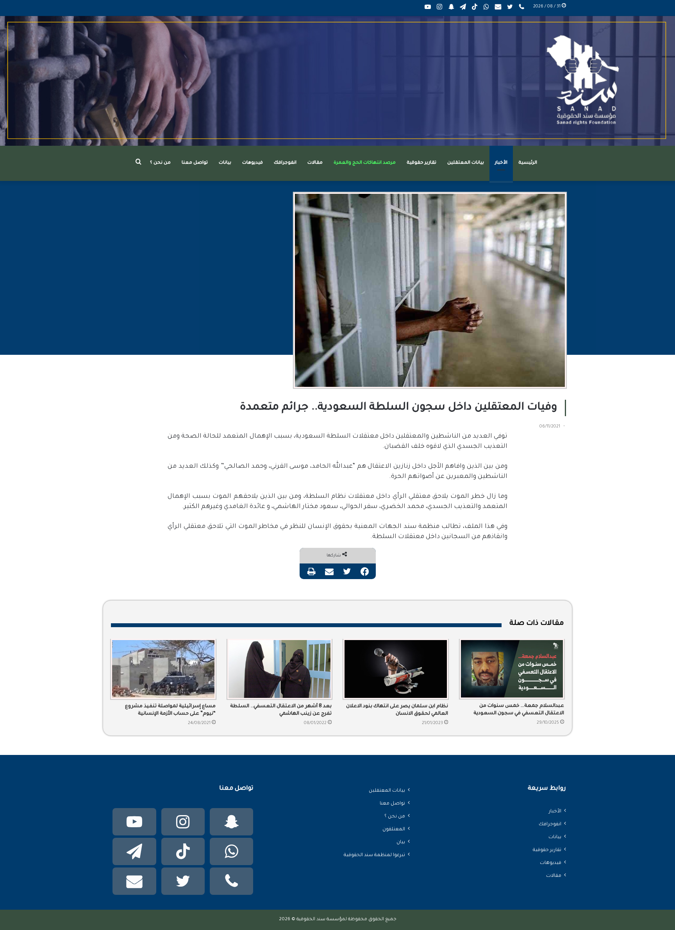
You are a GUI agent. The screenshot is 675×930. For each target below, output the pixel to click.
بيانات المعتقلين (465, 163)
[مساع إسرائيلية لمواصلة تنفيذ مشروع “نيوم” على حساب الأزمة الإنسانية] (163, 669)
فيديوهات (252, 163)
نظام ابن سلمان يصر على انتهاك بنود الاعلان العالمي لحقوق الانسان (397, 710)
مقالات (315, 163)
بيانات (225, 163)
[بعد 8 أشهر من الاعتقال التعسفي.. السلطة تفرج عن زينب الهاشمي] (279, 669)
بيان (400, 842)
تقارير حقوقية (421, 163)
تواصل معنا (195, 163)
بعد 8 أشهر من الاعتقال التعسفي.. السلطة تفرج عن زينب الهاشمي (281, 710)
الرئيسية (527, 163)
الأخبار (501, 163)
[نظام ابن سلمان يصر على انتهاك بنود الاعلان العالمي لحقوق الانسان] (395, 669)
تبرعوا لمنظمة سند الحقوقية (374, 855)
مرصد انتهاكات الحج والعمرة (365, 163)
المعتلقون (393, 829)
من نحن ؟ (160, 163)
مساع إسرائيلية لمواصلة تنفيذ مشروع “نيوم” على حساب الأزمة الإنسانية (170, 710)
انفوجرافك (285, 163)
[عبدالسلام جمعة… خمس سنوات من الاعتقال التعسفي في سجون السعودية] (512, 669)
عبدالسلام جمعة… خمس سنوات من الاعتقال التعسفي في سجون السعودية (518, 709)
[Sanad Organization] (337, 81)
